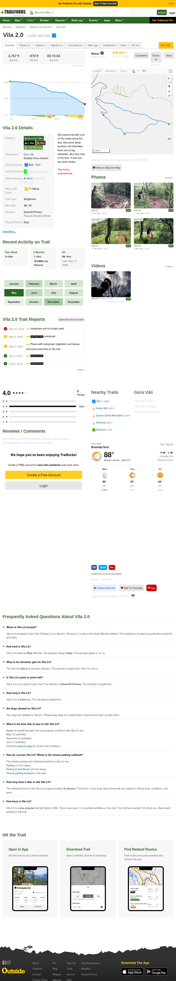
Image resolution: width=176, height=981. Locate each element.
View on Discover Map (107, 167)
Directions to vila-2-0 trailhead (106, 160)
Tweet (103, 567)
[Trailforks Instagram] (9, 962)
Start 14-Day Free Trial (105, 3)
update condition (71, 319)
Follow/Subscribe (105, 588)
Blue (34, 164)
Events (93, 20)
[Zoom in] (169, 86)
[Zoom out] (169, 91)
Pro (54, 963)
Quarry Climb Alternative (109, 415)
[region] (132, 111)
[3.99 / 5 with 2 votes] (120, 52)
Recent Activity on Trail (26, 242)
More (119, 20)
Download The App (135, 962)
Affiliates (85, 968)
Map (17, 20)
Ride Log (77, 20)
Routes (44, 20)
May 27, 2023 (99, 56)
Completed (141, 55)
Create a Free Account (43, 474)
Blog (55, 968)
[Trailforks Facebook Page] (4, 962)
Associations (90, 963)
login (172, 12)
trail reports (14, 442)
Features (37, 968)
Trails (30, 20)
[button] (30, 879)
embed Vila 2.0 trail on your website (106, 573)
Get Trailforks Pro (162, 20)
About (35, 963)
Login (44, 485)
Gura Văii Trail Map (145, 406)
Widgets (57, 974)
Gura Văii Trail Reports (147, 412)
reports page (25, 746)
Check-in (156, 57)
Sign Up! (71, 963)
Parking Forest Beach (18, 769)
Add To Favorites (132, 588)
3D (169, 139)
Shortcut (100, 422)
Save (169, 55)
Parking (10, 765)
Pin (112, 567)
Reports (60, 20)
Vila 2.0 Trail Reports (24, 319)
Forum (89, 974)
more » (81, 369)
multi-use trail (39, 35)
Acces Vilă (101, 408)
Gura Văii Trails (143, 400)
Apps (107, 20)
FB (94, 567)
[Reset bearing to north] (169, 96)
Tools (70, 968)
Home (6, 20)
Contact (36, 974)
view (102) (155, 64)
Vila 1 (99, 401)
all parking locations (23, 773)
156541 (29, 178)
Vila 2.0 (94, 210)
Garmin (71, 974)
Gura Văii (29, 154)
